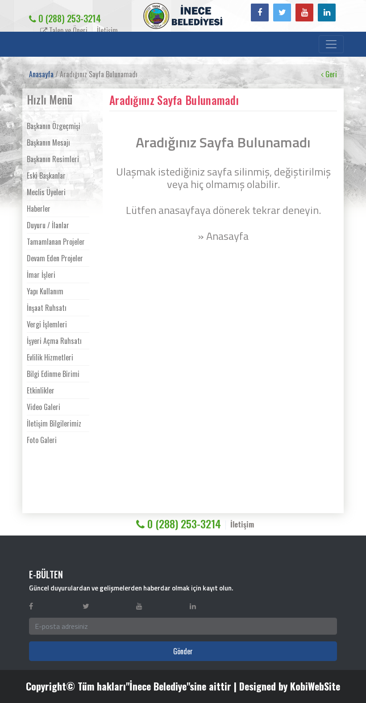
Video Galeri (43, 407)
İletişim (107, 30)
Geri (330, 74)
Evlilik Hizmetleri (50, 357)
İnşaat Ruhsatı (47, 307)
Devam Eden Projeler (55, 258)
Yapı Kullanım (45, 291)
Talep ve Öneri (67, 30)
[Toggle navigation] (331, 44)
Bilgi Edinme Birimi (53, 373)
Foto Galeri (42, 440)
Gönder (183, 651)
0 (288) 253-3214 (68, 18)
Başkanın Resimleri (53, 159)
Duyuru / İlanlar (48, 225)
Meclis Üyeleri (46, 192)
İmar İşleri (41, 274)
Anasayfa (41, 74)
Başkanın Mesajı (48, 142)
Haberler (38, 208)
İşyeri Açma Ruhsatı (54, 340)
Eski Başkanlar (46, 175)
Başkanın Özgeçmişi (53, 126)
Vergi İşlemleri (47, 324)
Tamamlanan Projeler (56, 241)
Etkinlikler (40, 390)
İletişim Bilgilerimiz (54, 423)
